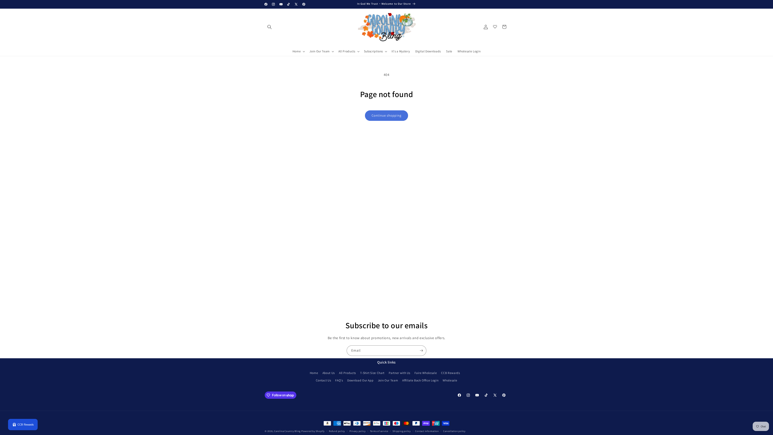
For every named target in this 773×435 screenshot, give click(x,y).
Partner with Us (399, 373)
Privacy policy (357, 431)
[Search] (269, 27)
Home (314, 373)
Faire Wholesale (425, 373)
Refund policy (337, 431)
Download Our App (360, 380)
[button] (298, 51)
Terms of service (379, 431)
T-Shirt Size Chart (372, 373)
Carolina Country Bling (287, 431)
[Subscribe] (421, 350)
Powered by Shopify (313, 431)
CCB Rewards (450, 373)
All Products (347, 373)
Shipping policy (402, 431)
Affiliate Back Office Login (420, 380)
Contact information (427, 431)
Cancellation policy (454, 431)
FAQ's (339, 380)
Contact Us (323, 380)
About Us (328, 373)
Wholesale (450, 380)
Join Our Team (388, 380)
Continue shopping (386, 115)
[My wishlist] (495, 25)
